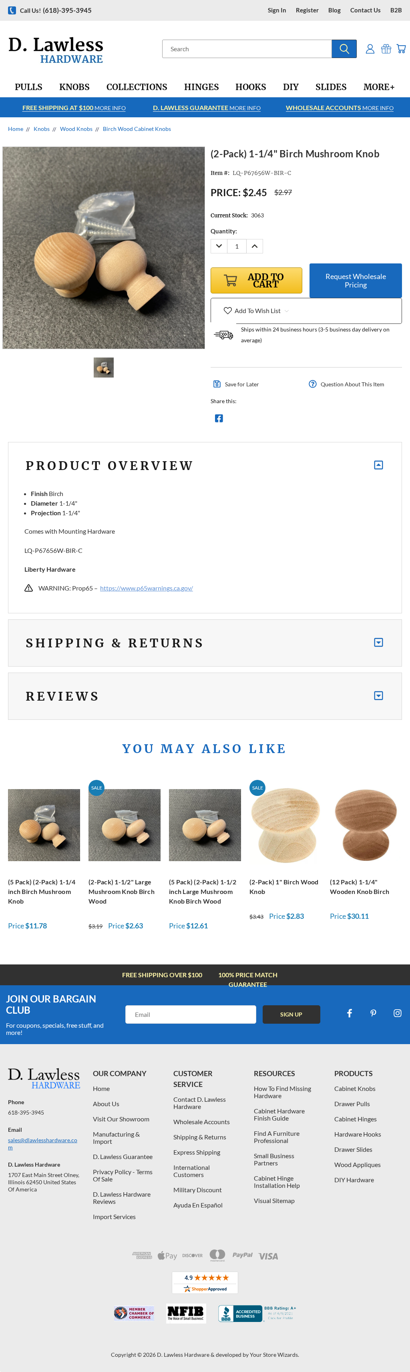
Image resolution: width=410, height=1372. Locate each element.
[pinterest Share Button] (305, 420)
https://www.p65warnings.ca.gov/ (146, 588)
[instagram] (397, 1013)
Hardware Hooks (357, 1134)
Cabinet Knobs (355, 1088)
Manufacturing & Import (116, 1137)
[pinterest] (373, 1013)
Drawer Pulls (352, 1103)
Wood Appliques (357, 1164)
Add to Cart (44, 824)
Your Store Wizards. (274, 1354)
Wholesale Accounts (201, 1121)
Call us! (56, 10)
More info (74, 107)
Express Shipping (196, 1152)
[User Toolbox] (370, 49)
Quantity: (224, 231)
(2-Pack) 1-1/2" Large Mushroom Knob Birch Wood (121, 891)
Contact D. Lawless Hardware (199, 1102)
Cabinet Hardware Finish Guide (279, 1114)
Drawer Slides (353, 1149)
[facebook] (349, 1013)
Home (101, 1088)
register (307, 10)
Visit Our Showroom (121, 1119)
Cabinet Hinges (355, 1119)
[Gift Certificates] (386, 49)
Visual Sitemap (274, 1200)
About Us (106, 1103)
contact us (365, 10)
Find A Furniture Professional (276, 1136)
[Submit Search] (344, 49)
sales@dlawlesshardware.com (42, 1144)
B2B (396, 10)
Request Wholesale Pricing (356, 280)
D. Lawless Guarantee (123, 1156)
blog (334, 10)
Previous (398, 1347)
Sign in (277, 10)
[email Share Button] (247, 420)
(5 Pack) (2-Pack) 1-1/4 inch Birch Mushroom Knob (41, 891)
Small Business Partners (274, 1159)
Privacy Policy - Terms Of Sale (123, 1175)
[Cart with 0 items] (401, 49)
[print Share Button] (276, 420)
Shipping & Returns (199, 1137)
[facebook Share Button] (219, 420)
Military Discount (197, 1189)
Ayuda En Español (198, 1205)
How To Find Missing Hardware (282, 1092)
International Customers (191, 1170)
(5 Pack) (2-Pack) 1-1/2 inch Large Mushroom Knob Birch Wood (202, 891)
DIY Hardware (354, 1179)
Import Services (114, 1216)
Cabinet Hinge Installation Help (277, 1181)
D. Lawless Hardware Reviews (122, 1197)
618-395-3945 (26, 1112)
